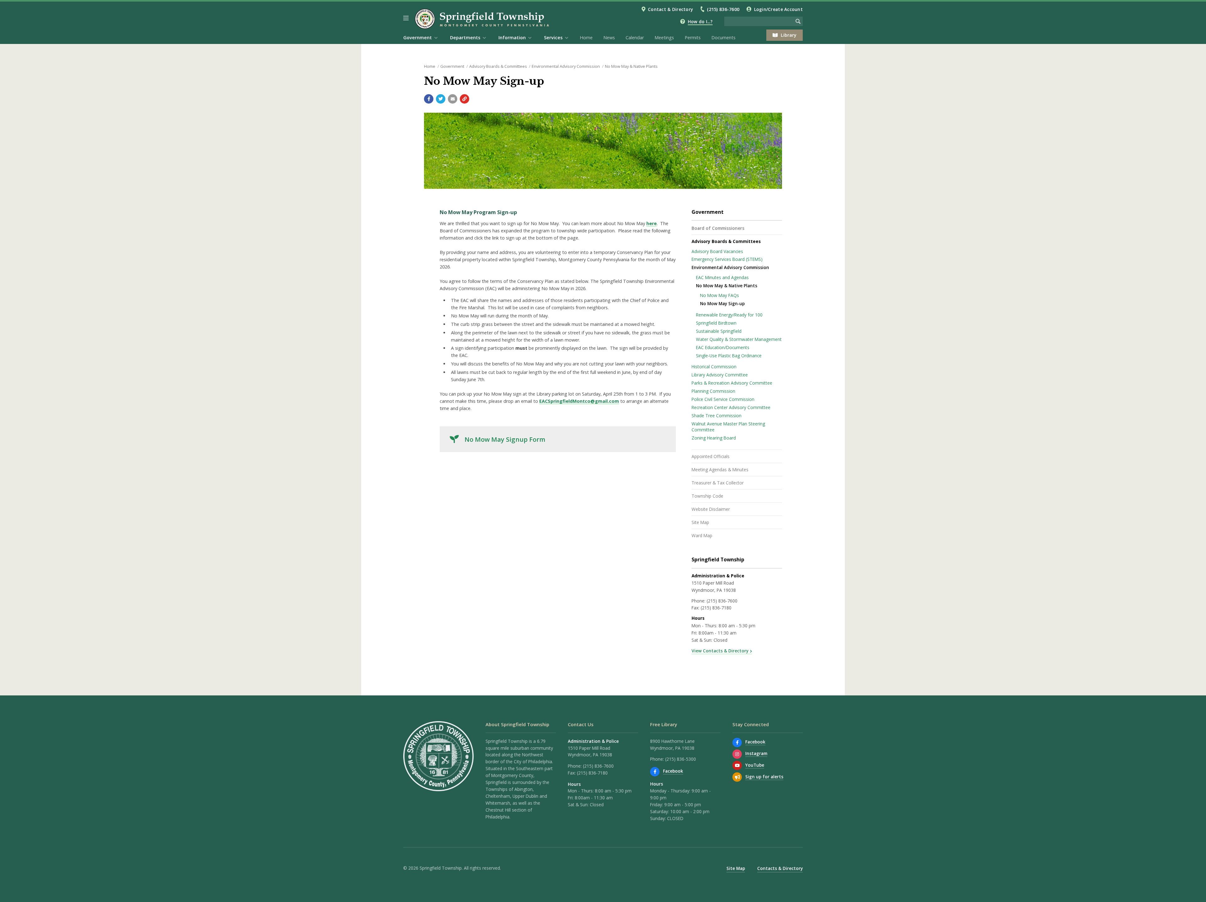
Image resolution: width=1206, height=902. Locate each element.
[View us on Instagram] (737, 754)
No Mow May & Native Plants (631, 66)
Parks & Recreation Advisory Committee (732, 383)
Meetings (664, 38)
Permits (693, 38)
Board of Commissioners (718, 228)
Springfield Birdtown (716, 323)
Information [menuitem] (512, 38)
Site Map (700, 522)
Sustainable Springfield (719, 331)
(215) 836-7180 (716, 608)
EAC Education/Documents (722, 347)
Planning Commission (713, 391)
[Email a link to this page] (452, 99)
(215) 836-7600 (723, 9)
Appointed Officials (711, 456)
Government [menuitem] (417, 38)
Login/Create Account (778, 9)
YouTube (754, 765)
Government (452, 66)
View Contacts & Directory (720, 651)
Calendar (635, 38)
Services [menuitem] (553, 38)
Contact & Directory (670, 9)
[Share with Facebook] (428, 99)
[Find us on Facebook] (655, 771)
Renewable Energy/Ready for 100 (729, 315)
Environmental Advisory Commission (566, 66)
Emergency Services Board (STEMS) (727, 259)
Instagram (756, 753)
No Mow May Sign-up (722, 303)
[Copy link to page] (464, 99)
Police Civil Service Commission (723, 399)
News (609, 38)
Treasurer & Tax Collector (718, 483)
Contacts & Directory (780, 868)
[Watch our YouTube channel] (737, 765)
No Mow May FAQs (719, 295)
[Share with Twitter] (440, 99)
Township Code (707, 496)
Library (788, 35)
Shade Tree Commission (717, 416)
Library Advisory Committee (720, 375)
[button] (406, 18)
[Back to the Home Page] (483, 19)
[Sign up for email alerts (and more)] (737, 777)
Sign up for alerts (764, 777)
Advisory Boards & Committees (498, 66)
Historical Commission (714, 367)
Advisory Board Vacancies (717, 251)
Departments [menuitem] (465, 38)
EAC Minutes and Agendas (722, 277)
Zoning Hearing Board (714, 438)
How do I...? (700, 21)
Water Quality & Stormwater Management (739, 339)
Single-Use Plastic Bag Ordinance (729, 356)
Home (586, 38)
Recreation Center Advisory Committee (731, 407)
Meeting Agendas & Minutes (720, 470)
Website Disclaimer (711, 509)
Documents (723, 38)
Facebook (673, 771)
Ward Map (702, 535)
